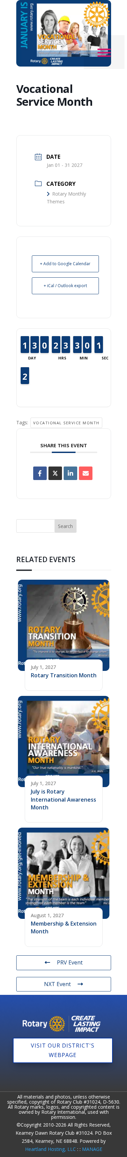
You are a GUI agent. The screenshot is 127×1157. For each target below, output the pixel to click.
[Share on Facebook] (40, 473)
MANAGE (92, 1149)
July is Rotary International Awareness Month (63, 799)
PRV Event (70, 962)
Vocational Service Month (66, 422)
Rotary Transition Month (64, 675)
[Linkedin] (70, 473)
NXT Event (57, 984)
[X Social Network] (55, 473)
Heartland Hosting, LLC (50, 1149)
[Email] (85, 473)
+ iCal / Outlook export (65, 285)
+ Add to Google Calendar (65, 264)
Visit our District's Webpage (62, 1050)
